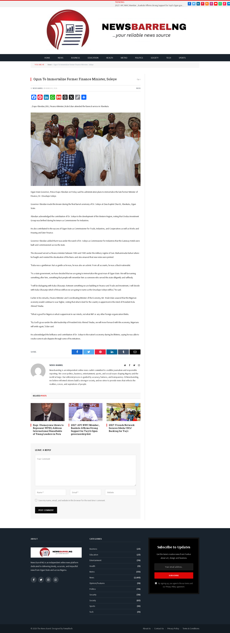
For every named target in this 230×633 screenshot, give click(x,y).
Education (93, 57)
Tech (168, 57)
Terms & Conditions (191, 628)
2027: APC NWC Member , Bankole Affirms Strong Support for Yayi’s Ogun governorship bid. (150, 5)
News (60, 57)
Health (109, 57)
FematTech (67, 628)
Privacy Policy (171, 586)
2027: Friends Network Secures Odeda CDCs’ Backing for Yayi (122, 428)
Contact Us (159, 628)
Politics (139, 57)
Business (75, 57)
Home (47, 57)
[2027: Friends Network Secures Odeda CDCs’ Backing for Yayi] (124, 412)
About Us (147, 628)
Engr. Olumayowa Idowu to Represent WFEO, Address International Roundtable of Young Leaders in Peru (48, 429)
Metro (124, 57)
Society (154, 57)
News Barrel (38, 88)
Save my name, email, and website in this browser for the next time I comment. (71, 500)
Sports (182, 57)
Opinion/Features (97, 583)
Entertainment (95, 560)
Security (92, 594)
